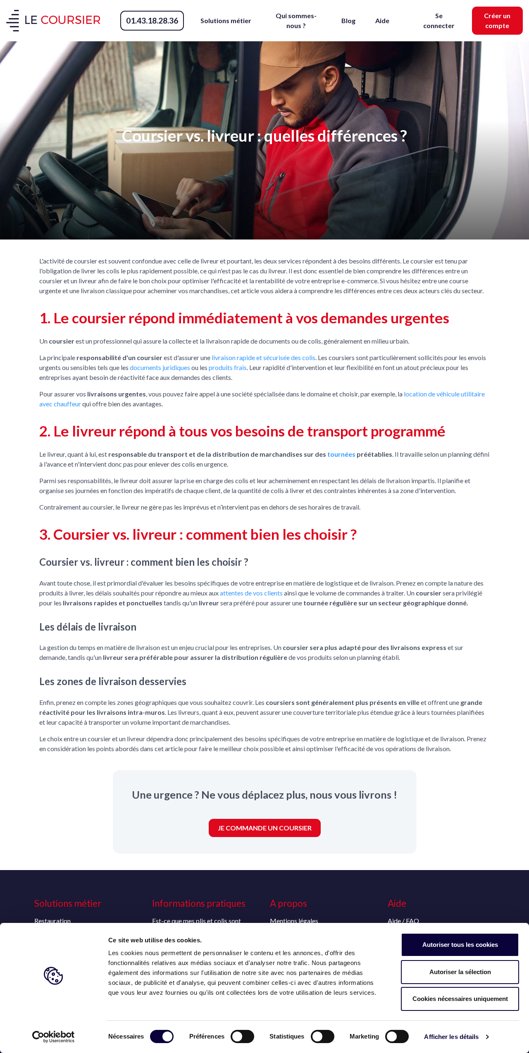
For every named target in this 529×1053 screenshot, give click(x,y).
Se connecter (439, 20)
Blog (348, 20)
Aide (382, 20)
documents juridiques (160, 367)
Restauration (52, 921)
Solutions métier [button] (225, 20)
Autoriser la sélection (460, 971)
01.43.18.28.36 (152, 20)
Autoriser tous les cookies (460, 944)
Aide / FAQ (403, 921)
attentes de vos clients (251, 593)
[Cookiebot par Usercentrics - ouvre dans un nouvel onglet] (53, 1037)
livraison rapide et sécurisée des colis (263, 357)
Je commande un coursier (265, 828)
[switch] (242, 1036)
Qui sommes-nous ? (296, 20)
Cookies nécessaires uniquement (460, 998)
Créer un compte (497, 20)
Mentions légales (294, 921)
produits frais (228, 367)
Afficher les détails (451, 1036)
